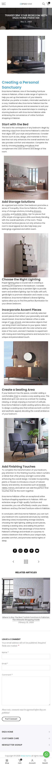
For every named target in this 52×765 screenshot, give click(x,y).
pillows (32, 145)
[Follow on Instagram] (20, 551)
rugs (12, 322)
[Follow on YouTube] (37, 551)
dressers (37, 211)
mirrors (11, 488)
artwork (18, 322)
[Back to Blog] (26, 562)
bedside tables (21, 214)
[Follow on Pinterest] (31, 551)
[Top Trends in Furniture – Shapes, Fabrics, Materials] (13, 562)
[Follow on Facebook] (15, 551)
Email (5, 663)
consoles (6, 214)
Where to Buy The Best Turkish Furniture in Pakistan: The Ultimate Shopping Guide (26, 618)
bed (14, 130)
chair (16, 396)
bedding (20, 145)
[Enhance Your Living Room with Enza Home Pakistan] (38, 562)
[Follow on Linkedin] (26, 551)
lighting (11, 283)
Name (5, 652)
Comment (7, 675)
